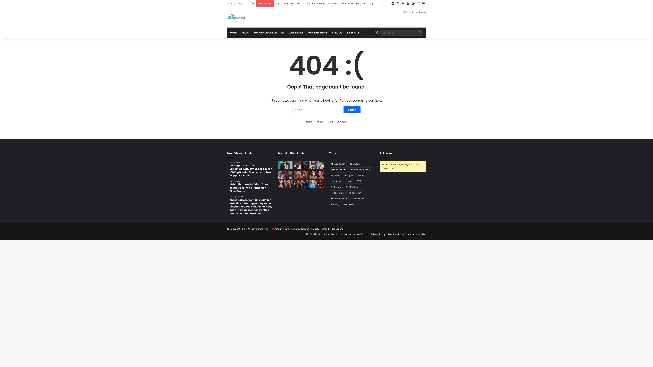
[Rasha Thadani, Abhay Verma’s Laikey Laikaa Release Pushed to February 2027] (285, 165)
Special (337, 32)
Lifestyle (353, 32)
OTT (359, 181)
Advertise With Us (359, 234)
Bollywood (354, 164)
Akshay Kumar (338, 164)
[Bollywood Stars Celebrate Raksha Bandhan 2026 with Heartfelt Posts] (316, 165)
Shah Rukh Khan (339, 198)
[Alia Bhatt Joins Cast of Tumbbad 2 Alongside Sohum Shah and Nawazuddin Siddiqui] (316, 184)
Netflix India (336, 181)
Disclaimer (341, 234)
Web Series (296, 32)
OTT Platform (352, 187)
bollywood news (338, 169)
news (349, 181)
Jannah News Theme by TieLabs (291, 229)
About (320, 121)
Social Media (357, 198)
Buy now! (342, 121)
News (245, 32)
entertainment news (360, 169)
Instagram (348, 175)
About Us (329, 234)
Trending (335, 204)
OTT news (336, 187)
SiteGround (337, 229)
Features (335, 175)
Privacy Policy (378, 234)
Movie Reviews (317, 32)
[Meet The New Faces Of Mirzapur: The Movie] (301, 165)
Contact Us (419, 234)
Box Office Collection (269, 32)
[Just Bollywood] (236, 17)
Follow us (386, 153)
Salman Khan (354, 192)
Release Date (337, 192)
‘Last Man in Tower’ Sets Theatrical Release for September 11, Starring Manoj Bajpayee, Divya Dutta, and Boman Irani (337, 3)
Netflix (361, 175)
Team (330, 121)
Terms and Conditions (399, 234)
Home (233, 32)
